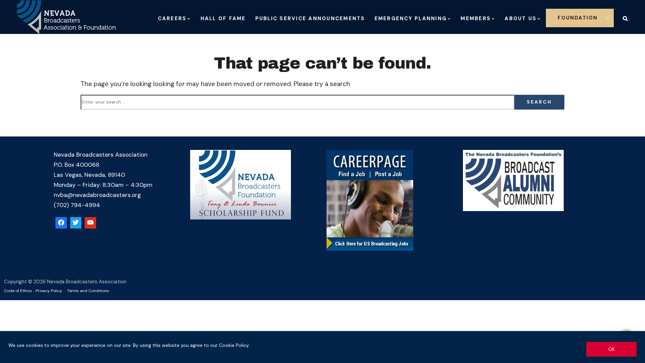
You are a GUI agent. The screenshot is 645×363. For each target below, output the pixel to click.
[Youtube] (90, 222)
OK (611, 349)
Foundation (578, 17)
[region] (322, 347)
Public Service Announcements (310, 18)
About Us (520, 18)
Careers (172, 18)
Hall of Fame (223, 18)
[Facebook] (61, 222)
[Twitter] (76, 222)
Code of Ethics (18, 290)
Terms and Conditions (88, 290)
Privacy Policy (49, 290)
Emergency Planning (411, 18)
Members (476, 18)
